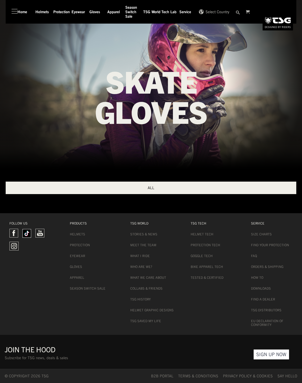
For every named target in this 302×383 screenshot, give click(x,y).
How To (257, 277)
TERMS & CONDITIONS (198, 376)
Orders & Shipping (267, 267)
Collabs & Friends (146, 288)
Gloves (76, 267)
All (151, 188)
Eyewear (77, 256)
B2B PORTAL (162, 376)
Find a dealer (263, 299)
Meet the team (143, 245)
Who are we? (141, 267)
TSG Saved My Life (145, 321)
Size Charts (261, 234)
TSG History (140, 299)
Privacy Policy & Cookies (248, 376)
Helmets (77, 234)
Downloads (261, 288)
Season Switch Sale (87, 288)
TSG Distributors (266, 310)
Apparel (77, 277)
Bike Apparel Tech (207, 267)
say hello (287, 376)
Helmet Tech (202, 234)
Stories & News (143, 234)
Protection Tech (205, 245)
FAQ (254, 256)
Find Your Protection (270, 245)
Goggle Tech (202, 256)
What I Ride (140, 256)
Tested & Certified (207, 277)
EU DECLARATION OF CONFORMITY (267, 323)
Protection (80, 245)
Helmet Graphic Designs (152, 310)
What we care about (148, 277)
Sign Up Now (271, 354)
